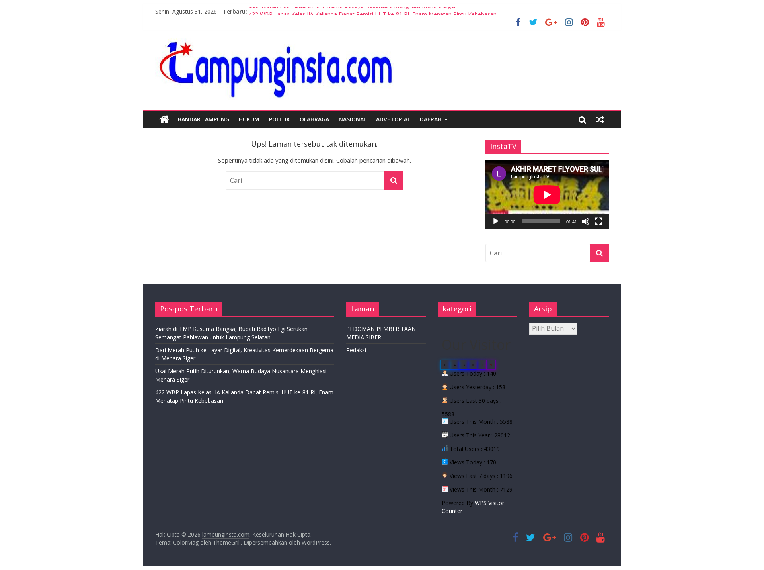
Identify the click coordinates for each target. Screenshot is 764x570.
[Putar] (496, 221)
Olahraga (314, 119)
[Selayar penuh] (598, 221)
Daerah (431, 119)
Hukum (249, 119)
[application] (547, 194)
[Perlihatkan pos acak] (600, 119)
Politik (279, 119)
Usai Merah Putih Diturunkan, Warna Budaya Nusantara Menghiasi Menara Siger (352, 11)
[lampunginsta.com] (164, 119)
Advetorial (393, 119)
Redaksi (356, 350)
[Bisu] (586, 221)
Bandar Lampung (203, 119)
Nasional (352, 119)
